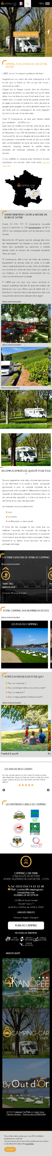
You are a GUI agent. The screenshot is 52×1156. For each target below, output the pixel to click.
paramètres (29, 1144)
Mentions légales (13, 1114)
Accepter (10, 1149)
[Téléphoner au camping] (27, 3)
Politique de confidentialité (34, 1114)
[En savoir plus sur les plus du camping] (24, 644)
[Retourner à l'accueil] (8, 4)
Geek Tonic (39, 1112)
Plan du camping (26, 925)
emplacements (34, 227)
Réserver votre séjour (26, 34)
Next (48, 790)
